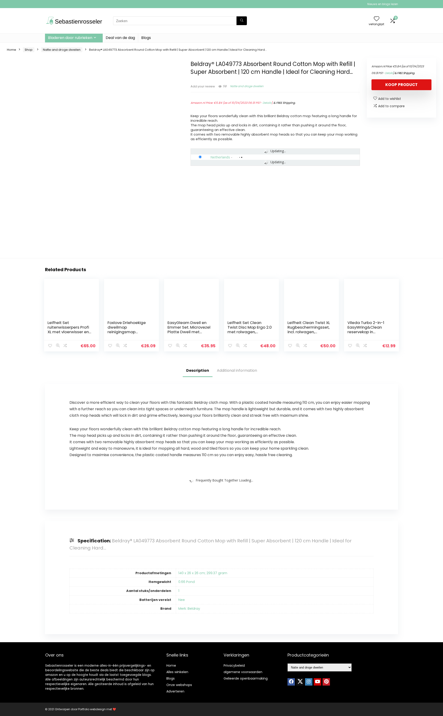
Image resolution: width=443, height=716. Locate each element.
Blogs (146, 37)
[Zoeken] (241, 20)
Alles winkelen (177, 672)
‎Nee (181, 599)
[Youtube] (317, 682)
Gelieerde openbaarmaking (246, 678)
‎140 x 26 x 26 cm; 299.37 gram (202, 573)
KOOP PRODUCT (401, 84)
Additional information (237, 370)
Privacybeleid (234, 665)
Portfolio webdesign (92, 709)
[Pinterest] (326, 682)
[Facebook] (291, 682)
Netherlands (220, 157)
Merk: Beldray (189, 608)
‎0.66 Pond (186, 581)
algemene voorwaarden (243, 672)
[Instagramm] (308, 682)
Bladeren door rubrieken (70, 37)
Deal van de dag (120, 37)
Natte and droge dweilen (62, 50)
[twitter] (300, 682)
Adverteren (175, 691)
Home (11, 50)
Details (267, 103)
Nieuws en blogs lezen (382, 4)
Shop (29, 50)
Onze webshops (179, 685)
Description (197, 370)
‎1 (178, 590)
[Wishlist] (376, 19)
